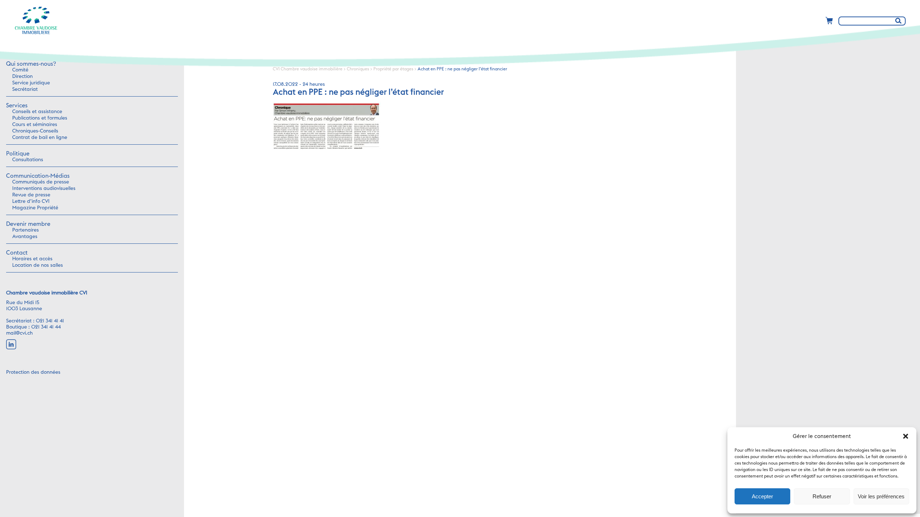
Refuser (822, 496)
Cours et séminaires (34, 124)
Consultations (27, 159)
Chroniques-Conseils (35, 131)
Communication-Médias (38, 176)
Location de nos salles (37, 265)
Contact (17, 253)
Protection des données (33, 372)
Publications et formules (39, 118)
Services (17, 105)
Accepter (762, 496)
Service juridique (31, 82)
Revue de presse (31, 194)
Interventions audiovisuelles (43, 188)
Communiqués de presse (40, 182)
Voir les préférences (881, 496)
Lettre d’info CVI (31, 201)
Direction (22, 76)
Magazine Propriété (35, 207)
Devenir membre (28, 224)
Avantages (24, 236)
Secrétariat (25, 89)
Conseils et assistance (37, 111)
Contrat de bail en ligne (39, 137)
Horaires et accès (32, 258)
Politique (17, 154)
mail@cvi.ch (19, 333)
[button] (905, 436)
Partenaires (25, 230)
